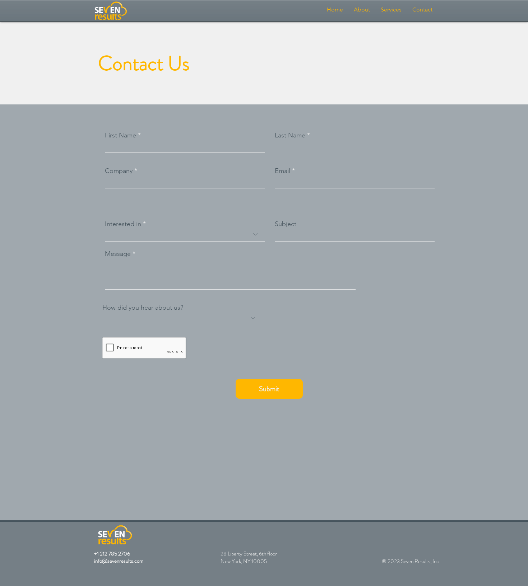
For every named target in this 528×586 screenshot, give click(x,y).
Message (118, 253)
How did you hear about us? (142, 307)
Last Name (290, 135)
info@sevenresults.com (118, 561)
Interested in (123, 224)
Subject (285, 224)
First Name (120, 135)
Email (282, 171)
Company (119, 171)
